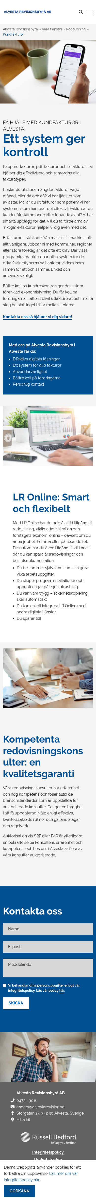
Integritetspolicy (48, 1152)
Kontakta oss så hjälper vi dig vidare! (37, 317)
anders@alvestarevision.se (40, 1107)
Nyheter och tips (19, 60)
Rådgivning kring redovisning (35, 38)
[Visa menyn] (89, 12)
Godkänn (20, 1191)
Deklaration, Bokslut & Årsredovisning (41, 31)
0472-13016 (27, 1100)
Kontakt (11, 75)
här (61, 991)
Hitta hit (23, 1120)
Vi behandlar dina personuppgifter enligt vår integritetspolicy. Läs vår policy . (44, 988)
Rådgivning (18, 53)
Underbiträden (48, 1160)
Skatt (13, 45)
